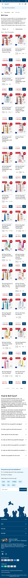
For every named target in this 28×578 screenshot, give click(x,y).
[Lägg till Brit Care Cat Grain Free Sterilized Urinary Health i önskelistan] (11, 249)
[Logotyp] (7, 4)
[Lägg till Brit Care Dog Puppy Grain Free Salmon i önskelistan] (11, 366)
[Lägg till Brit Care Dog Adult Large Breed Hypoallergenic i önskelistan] (11, 219)
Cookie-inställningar (5, 570)
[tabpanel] (14, 243)
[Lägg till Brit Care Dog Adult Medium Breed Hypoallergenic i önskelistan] (24, 219)
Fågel (3, 485)
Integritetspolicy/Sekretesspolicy (16, 570)
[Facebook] (2, 554)
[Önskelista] (22, 4)
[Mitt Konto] (19, 4)
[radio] (17, 53)
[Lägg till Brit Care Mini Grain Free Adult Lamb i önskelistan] (24, 366)
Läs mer (24, 25)
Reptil (13, 485)
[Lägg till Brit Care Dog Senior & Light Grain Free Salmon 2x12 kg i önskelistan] (11, 278)
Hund (3, 481)
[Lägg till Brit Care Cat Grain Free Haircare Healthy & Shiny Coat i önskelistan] (11, 337)
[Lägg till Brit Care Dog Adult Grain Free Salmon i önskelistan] (11, 102)
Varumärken (7, 12)
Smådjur (14, 481)
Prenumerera (23, 489)
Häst (20, 481)
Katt (9, 481)
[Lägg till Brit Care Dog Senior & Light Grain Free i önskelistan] (24, 337)
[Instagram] (6, 554)
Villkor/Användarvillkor (5, 572)
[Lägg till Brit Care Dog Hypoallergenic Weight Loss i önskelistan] (11, 190)
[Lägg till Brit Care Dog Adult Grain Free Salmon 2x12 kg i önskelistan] (11, 307)
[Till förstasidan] (1, 12)
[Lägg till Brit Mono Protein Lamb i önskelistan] (24, 131)
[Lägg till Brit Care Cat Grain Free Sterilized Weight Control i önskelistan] (11, 73)
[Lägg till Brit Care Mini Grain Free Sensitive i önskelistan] (24, 307)
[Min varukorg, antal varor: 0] (25, 4)
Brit (13, 12)
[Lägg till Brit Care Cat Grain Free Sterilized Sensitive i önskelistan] (24, 161)
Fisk (8, 485)
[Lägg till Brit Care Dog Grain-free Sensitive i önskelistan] (24, 44)
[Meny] (2, 4)
